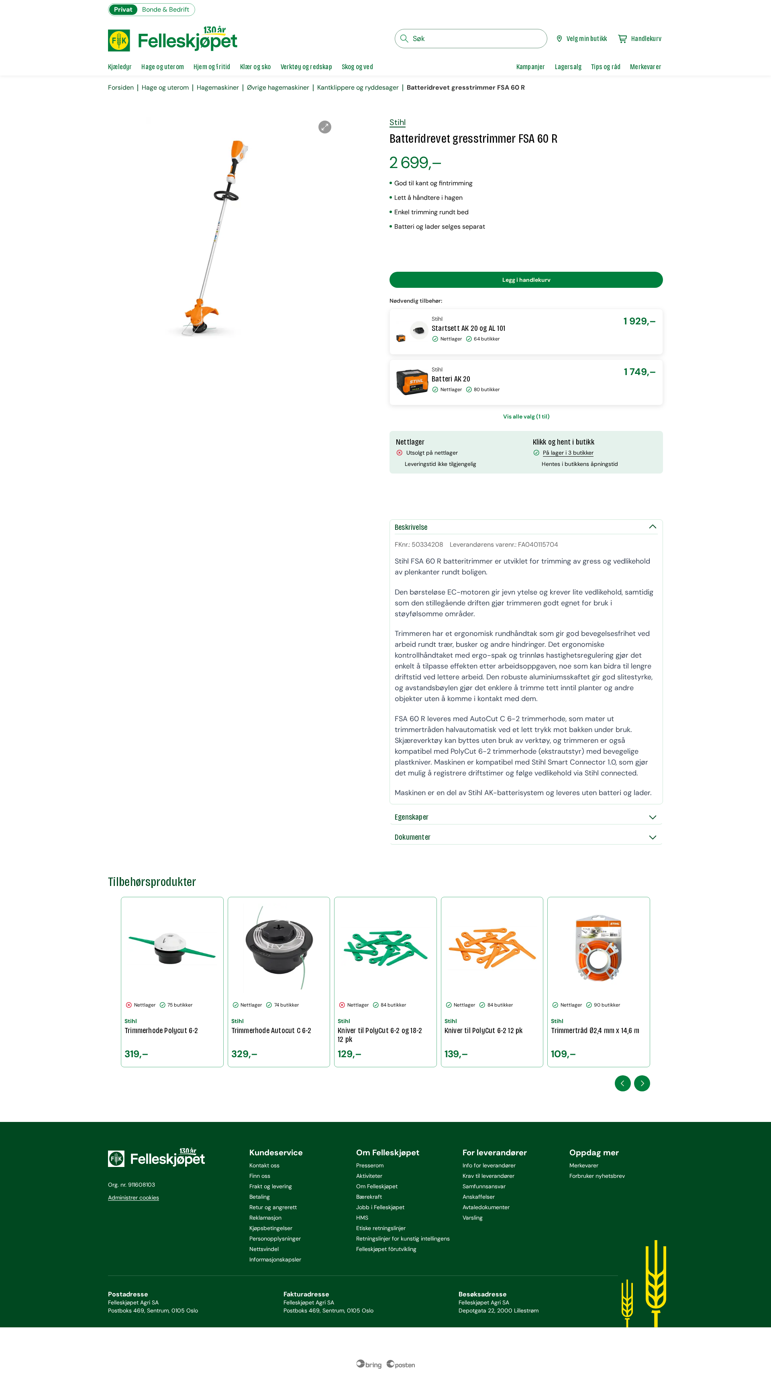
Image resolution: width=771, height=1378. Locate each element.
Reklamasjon (265, 1217)
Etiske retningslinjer (381, 1228)
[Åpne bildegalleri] (324, 127)
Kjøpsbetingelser (270, 1228)
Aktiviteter (369, 1175)
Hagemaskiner (218, 88)
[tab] (120, 67)
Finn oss (259, 1175)
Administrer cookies (133, 1197)
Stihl (398, 122)
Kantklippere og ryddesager (358, 88)
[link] (531, 67)
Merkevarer (583, 1165)
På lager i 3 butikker (568, 452)
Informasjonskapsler (275, 1259)
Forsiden (121, 88)
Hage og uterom (165, 88)
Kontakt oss (264, 1165)
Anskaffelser (479, 1196)
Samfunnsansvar (484, 1186)
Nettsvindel (264, 1249)
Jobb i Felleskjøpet (380, 1207)
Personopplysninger (275, 1238)
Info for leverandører (489, 1165)
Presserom (369, 1165)
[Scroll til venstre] (623, 1083)
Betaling (259, 1196)
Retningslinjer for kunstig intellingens (403, 1238)
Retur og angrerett (273, 1207)
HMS (362, 1217)
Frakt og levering (270, 1186)
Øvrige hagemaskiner (278, 88)
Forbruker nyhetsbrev (597, 1175)
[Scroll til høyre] (642, 1083)
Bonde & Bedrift (165, 9)
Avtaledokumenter (486, 1207)
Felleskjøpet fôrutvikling (386, 1249)
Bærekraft (369, 1196)
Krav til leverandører (488, 1175)
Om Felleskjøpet (377, 1186)
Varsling (473, 1217)
